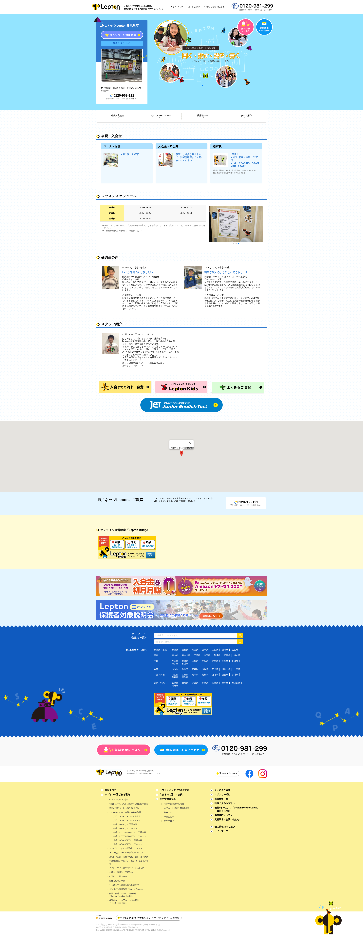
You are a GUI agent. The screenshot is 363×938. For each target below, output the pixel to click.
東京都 (175, 655)
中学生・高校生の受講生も (121, 872)
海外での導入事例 (117, 881)
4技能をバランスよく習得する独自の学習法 (128, 804)
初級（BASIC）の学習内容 (125, 824)
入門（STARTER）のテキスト (126, 820)
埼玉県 (207, 655)
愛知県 (205, 661)
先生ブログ (169, 821)
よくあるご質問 (194, 7)
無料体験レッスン (224, 815)
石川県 (175, 663)
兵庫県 (185, 669)
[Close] (190, 443)
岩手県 (205, 650)
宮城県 (215, 650)
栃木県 (237, 655)
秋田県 (195, 650)
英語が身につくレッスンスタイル (124, 808)
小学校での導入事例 (118, 876)
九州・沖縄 (159, 683)
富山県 (235, 661)
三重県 (237, 669)
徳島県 (175, 677)
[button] (181, 453)
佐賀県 (195, 683)
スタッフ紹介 (245, 115)
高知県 (185, 677)
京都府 (195, 669)
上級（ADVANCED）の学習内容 (127, 840)
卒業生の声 (169, 817)
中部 (156, 661)
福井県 (185, 663)
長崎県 (205, 683)
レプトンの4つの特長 (118, 799)
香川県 (235, 674)
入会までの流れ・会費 (171, 794)
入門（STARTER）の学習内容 (126, 816)
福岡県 (175, 683)
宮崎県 (215, 683)
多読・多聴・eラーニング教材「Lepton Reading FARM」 (122, 894)
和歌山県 (226, 669)
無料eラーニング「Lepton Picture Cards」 (237, 809)
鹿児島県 (236, 683)
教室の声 (168, 812)
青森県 (185, 650)
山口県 (215, 674)
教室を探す (110, 790)
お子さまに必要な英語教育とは (178, 808)
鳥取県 (195, 674)
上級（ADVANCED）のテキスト (127, 844)
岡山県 (175, 674)
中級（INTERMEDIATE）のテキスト (129, 836)
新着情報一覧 (221, 799)
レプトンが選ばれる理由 (117, 794)
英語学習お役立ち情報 (174, 804)
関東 (156, 655)
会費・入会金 (117, 115)
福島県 (235, 650)
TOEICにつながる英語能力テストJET (126, 848)
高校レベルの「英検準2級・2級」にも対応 (128, 856)
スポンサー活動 (222, 794)
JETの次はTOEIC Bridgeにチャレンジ (126, 852)
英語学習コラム (168, 799)
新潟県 (175, 661)
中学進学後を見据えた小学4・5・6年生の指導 (128, 862)
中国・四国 (159, 674)
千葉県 (197, 655)
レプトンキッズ (176, 790)
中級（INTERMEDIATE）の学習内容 (129, 832)
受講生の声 (202, 115)
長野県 (185, 661)
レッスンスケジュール (160, 115)
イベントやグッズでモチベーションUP (126, 868)
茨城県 (217, 655)
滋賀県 (205, 669)
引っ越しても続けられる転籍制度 (124, 885)
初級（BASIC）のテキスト (125, 828)
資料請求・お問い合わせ (227, 819)
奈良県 (215, 669)
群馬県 (227, 655)
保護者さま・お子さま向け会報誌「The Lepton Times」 (124, 901)
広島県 (185, 674)
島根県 (205, 674)
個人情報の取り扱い (225, 826)
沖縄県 (175, 685)
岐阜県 (225, 661)
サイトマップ (178, 7)
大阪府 (175, 669)
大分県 (185, 683)
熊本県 (225, 683)
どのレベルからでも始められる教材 (125, 812)
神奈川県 (186, 655)
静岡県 (215, 661)
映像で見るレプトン (225, 803)
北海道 (175, 650)
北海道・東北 (160, 650)
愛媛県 (225, 674)
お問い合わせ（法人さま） (216, 7)
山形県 (225, 650)
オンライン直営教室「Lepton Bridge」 (126, 889)
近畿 (156, 669)
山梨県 (195, 661)
